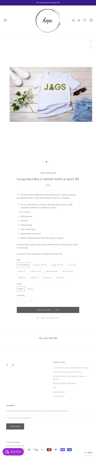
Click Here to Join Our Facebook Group (70, 367)
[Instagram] (13, 364)
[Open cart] (91, 20)
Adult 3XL (47, 277)
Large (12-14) (57, 265)
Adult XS (22, 271)
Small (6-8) (23, 265)
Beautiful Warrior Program (64, 383)
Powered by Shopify (15, 445)
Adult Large (68, 271)
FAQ (55, 387)
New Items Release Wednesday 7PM (48, 2)
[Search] (79, 20)
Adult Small (35, 271)
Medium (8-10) (40, 265)
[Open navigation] (5, 20)
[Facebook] (7, 364)
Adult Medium (51, 271)
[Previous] (41, 161)
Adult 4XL (60, 277)
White (20, 289)
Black (30, 289)
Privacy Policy (59, 392)
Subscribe (15, 426)
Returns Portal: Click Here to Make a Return (69, 377)
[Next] (54, 161)
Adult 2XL (34, 277)
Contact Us (58, 396)
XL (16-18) (72, 265)
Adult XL (21, 277)
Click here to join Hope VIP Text (67, 372)
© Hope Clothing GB (13, 442)
